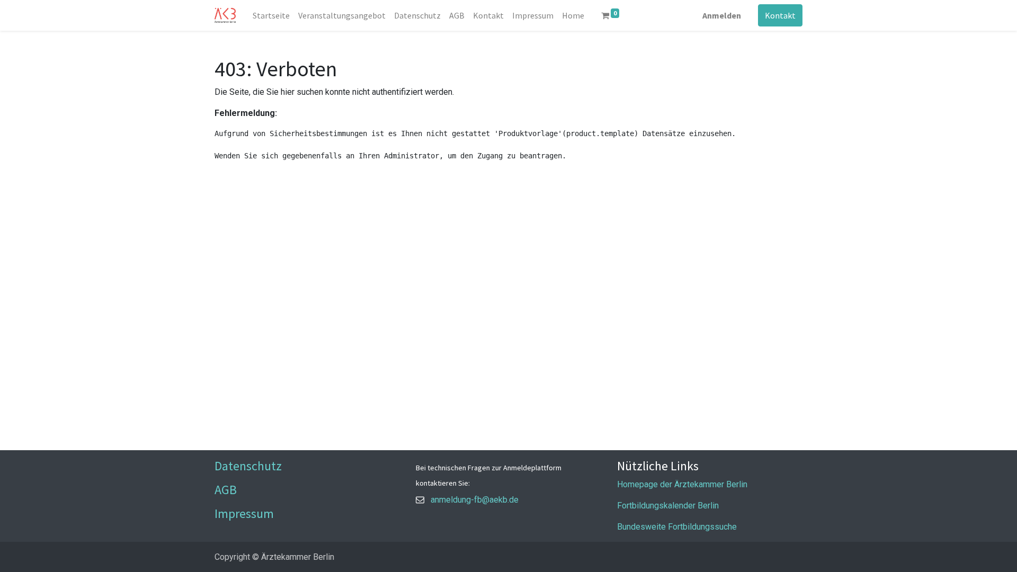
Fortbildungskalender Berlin (668, 506)
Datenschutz (248, 466)
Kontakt (780, 15)
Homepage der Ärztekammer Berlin (682, 484)
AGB (226, 489)
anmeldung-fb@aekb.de (475, 500)
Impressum (244, 513)
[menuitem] (271, 15)
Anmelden (721, 15)
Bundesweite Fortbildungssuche (677, 527)
